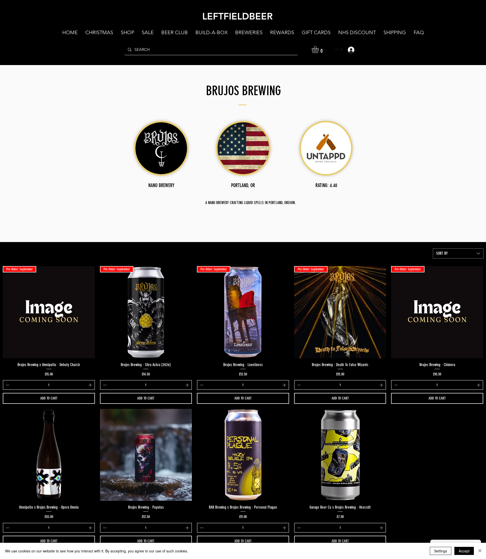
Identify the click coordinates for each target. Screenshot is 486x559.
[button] (319, 49)
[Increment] (91, 385)
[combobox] (458, 253)
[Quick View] (49, 455)
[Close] (480, 551)
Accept (464, 550)
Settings (440, 550)
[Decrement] (7, 385)
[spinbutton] (49, 385)
